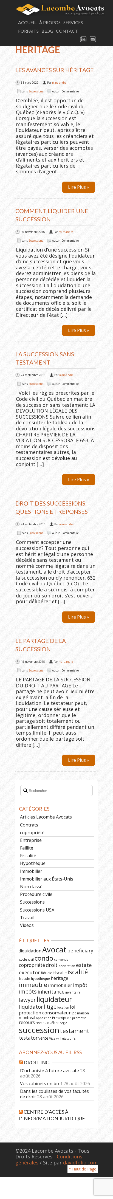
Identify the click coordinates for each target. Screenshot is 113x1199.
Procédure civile (36, 894)
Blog (47, 30)
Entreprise (31, 840)
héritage (59, 978)
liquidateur (54, 999)
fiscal (58, 973)
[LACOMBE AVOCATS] (56, 9)
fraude (24, 978)
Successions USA (37, 910)
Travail (27, 918)
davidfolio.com (80, 1162)
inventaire (73, 992)
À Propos (50, 22)
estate (84, 965)
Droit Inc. (37, 1062)
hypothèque (40, 978)
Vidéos (27, 925)
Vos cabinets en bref (41, 1083)
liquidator (31, 1006)
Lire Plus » (78, 187)
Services (73, 22)
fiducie (46, 972)
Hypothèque (33, 863)
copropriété (32, 833)
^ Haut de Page (82, 1169)
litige (50, 1006)
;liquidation (30, 951)
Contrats (29, 825)
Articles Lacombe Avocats (46, 817)
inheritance (51, 991)
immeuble (33, 985)
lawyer (27, 999)
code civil (26, 959)
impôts (28, 991)
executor (29, 972)
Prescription (61, 1017)
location (63, 1007)
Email (93, 39)
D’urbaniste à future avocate (49, 1071)
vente (43, 1038)
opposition (43, 1018)
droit (52, 965)
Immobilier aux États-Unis (46, 879)
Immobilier (31, 871)
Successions (36, 91)
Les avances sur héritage (54, 69)
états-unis (68, 1038)
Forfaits (28, 30)
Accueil (27, 22)
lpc (74, 1013)
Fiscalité (28, 856)
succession (39, 1030)
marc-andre (59, 82)
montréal (27, 1017)
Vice (52, 1038)
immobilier (60, 985)
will (58, 1038)
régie (63, 1023)
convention (62, 959)
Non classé (31, 887)
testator (28, 1037)
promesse (79, 1018)
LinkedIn (83, 39)
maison (83, 1013)
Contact (67, 30)
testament (74, 1031)
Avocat (54, 949)
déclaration (66, 966)
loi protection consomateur (47, 1010)
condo (44, 958)
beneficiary (80, 950)
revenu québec (47, 1022)
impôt (80, 985)
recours (27, 1022)
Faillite (26, 848)
